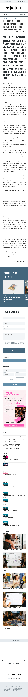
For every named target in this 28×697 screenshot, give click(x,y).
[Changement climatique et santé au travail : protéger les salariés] (5, 493)
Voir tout (5, 434)
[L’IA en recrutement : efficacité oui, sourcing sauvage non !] (5, 501)
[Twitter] (18, 1)
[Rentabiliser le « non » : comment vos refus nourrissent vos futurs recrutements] (5, 523)
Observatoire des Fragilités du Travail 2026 (11, 459)
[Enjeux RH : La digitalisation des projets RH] (13, 287)
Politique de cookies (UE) (14, 663)
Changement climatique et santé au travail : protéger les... (14, 495)
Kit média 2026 (14, 666)
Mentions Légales (14, 658)
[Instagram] (20, 1)
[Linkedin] (22, 1)
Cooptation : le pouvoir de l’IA (8, 518)
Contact (14, 648)
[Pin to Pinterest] (20, 31)
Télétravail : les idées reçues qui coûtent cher (12, 510)
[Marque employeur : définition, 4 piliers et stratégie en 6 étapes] (14, 580)
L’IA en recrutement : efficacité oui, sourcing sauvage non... (14, 503)
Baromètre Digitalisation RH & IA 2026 (10, 467)
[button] (4, 302)
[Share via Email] (23, 31)
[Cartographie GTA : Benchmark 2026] (5, 472)
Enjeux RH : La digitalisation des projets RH (12, 298)
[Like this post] (16, 31)
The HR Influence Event (14, 448)
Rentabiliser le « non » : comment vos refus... (11, 525)
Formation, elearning (12, 18)
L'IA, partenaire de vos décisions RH (17, 437)
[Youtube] (24, 1)
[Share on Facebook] (17, 31)
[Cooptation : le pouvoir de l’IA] (5, 515)
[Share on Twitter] (18, 31)
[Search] (21, 14)
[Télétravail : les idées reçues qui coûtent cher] (5, 508)
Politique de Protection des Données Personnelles (14, 660)
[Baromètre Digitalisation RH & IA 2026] (5, 464)
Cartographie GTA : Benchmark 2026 (9, 474)
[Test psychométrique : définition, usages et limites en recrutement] (14, 599)
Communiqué (5, 18)
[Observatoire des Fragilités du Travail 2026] (5, 457)
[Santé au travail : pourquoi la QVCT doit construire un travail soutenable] (14, 560)
